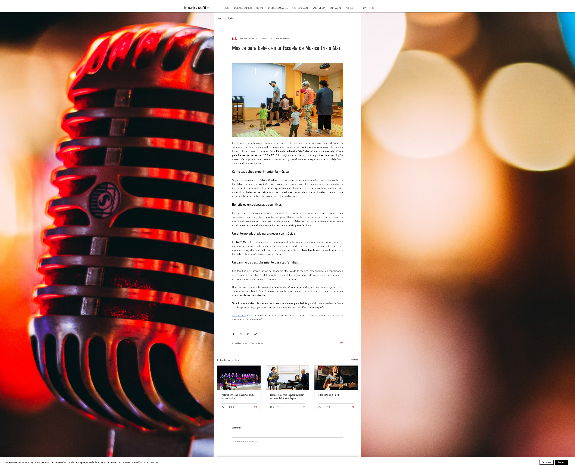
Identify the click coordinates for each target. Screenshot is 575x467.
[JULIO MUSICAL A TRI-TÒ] (336, 378)
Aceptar (561, 462)
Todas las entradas (225, 18)
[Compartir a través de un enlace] (255, 333)
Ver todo (354, 360)
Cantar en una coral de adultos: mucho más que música (237, 396)
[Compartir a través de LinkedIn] (248, 333)
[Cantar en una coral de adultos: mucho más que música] (239, 378)
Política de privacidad (148, 462)
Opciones (546, 462)
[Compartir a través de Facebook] (233, 333)
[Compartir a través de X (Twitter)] (240, 333)
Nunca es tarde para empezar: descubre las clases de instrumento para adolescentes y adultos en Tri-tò (287, 396)
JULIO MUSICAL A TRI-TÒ (328, 395)
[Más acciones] (341, 39)
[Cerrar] (571, 462)
